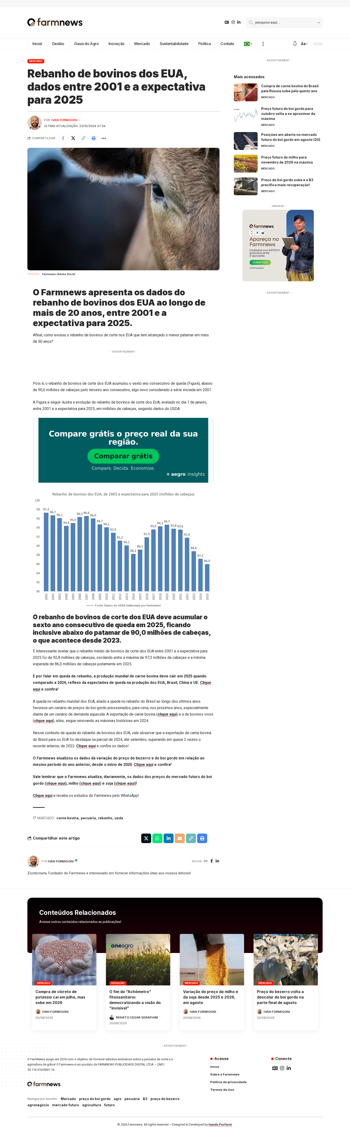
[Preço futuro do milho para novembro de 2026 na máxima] (246, 164)
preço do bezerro (165, 1099)
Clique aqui (86, 746)
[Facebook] (211, 861)
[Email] (180, 838)
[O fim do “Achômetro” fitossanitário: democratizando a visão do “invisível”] (138, 959)
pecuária (88, 818)
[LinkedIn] (239, 22)
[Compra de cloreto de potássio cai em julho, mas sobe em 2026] (64, 959)
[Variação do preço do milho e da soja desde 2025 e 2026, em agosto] (212, 959)
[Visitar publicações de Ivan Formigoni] (34, 123)
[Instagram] (233, 22)
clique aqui (167, 714)
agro (117, 1099)
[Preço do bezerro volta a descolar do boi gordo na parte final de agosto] (286, 959)
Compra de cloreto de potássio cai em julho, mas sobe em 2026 (60, 997)
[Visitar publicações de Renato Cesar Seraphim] (112, 1017)
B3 (145, 1099)
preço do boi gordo (95, 1099)
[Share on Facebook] (63, 138)
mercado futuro (65, 1105)
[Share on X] (73, 138)
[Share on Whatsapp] (157, 838)
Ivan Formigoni (64, 120)
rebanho (105, 818)
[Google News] (227, 22)
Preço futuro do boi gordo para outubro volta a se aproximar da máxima (288, 114)
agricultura (91, 1105)
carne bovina (67, 818)
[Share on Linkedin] (169, 838)
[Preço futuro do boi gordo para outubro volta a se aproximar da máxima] (246, 115)
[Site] (205, 861)
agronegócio (38, 1105)
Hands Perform (220, 1124)
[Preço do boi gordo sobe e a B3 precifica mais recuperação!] (246, 186)
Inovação (118, 983)
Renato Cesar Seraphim (137, 1017)
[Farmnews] (55, 23)
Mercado (35, 61)
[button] (263, 44)
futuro (109, 1105)
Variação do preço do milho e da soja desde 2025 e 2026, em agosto (210, 997)
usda (119, 818)
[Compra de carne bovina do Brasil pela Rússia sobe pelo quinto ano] (246, 92)
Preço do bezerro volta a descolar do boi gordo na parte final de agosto (280, 997)
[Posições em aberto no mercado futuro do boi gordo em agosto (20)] (246, 141)
